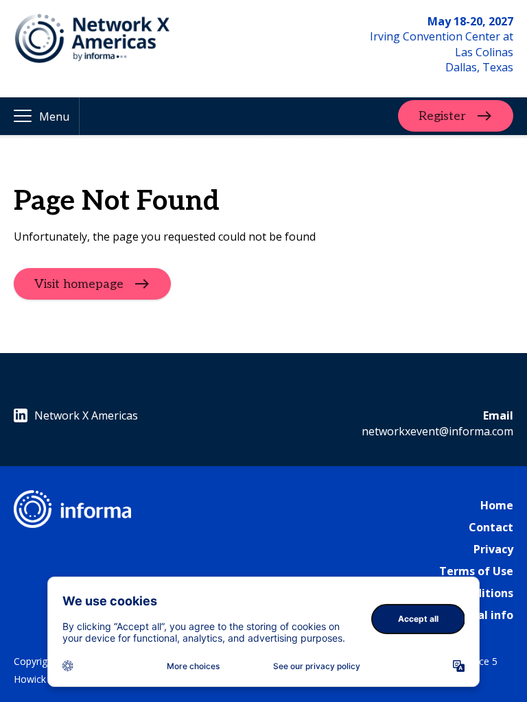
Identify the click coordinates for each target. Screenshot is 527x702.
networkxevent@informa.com (437, 431)
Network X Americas (86, 415)
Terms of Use (476, 571)
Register (442, 116)
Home (496, 505)
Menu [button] (54, 116)
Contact (491, 527)
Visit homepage (79, 284)
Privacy (493, 549)
